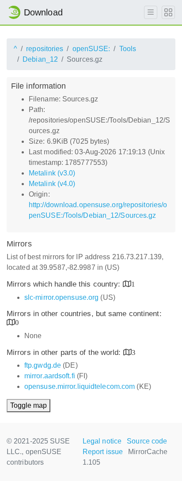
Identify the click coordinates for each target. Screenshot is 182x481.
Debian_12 (40, 59)
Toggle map (28, 405)
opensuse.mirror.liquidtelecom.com (79, 386)
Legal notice (102, 441)
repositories (44, 48)
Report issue (103, 451)
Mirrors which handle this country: (65, 284)
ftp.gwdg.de (42, 365)
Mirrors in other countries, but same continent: (84, 313)
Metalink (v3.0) (52, 173)
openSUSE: (91, 48)
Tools (127, 48)
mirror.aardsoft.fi (49, 376)
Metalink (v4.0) (52, 183)
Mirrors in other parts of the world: (65, 352)
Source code (147, 441)
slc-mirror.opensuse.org (61, 297)
